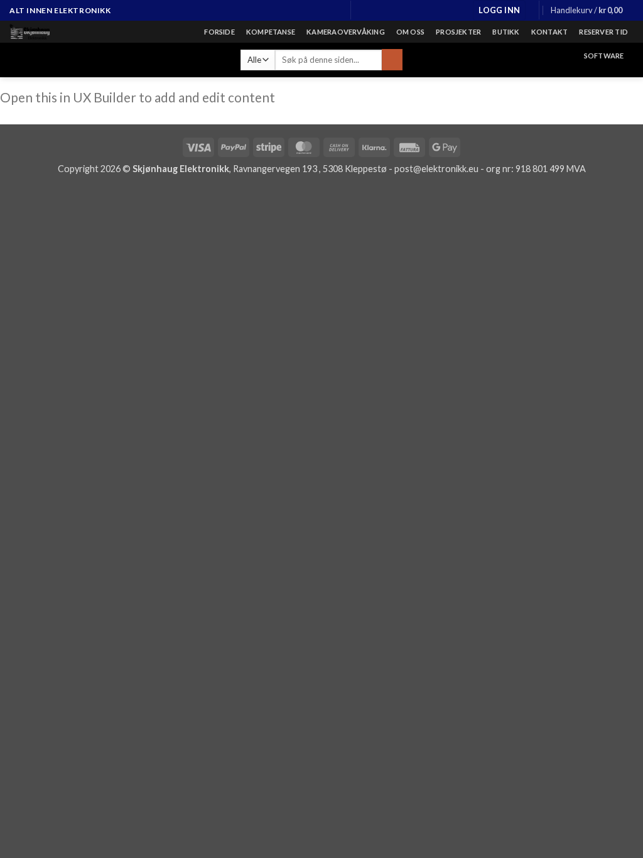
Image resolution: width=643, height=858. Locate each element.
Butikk (505, 32)
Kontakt (549, 32)
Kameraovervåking (345, 32)
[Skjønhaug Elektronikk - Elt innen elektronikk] (71, 32)
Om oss (410, 32)
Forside (219, 32)
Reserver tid (603, 32)
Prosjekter (458, 32)
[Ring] (334, 10)
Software (604, 56)
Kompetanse (270, 32)
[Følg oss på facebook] (298, 10)
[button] (499, 10)
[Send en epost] (322, 10)
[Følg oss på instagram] (310, 10)
